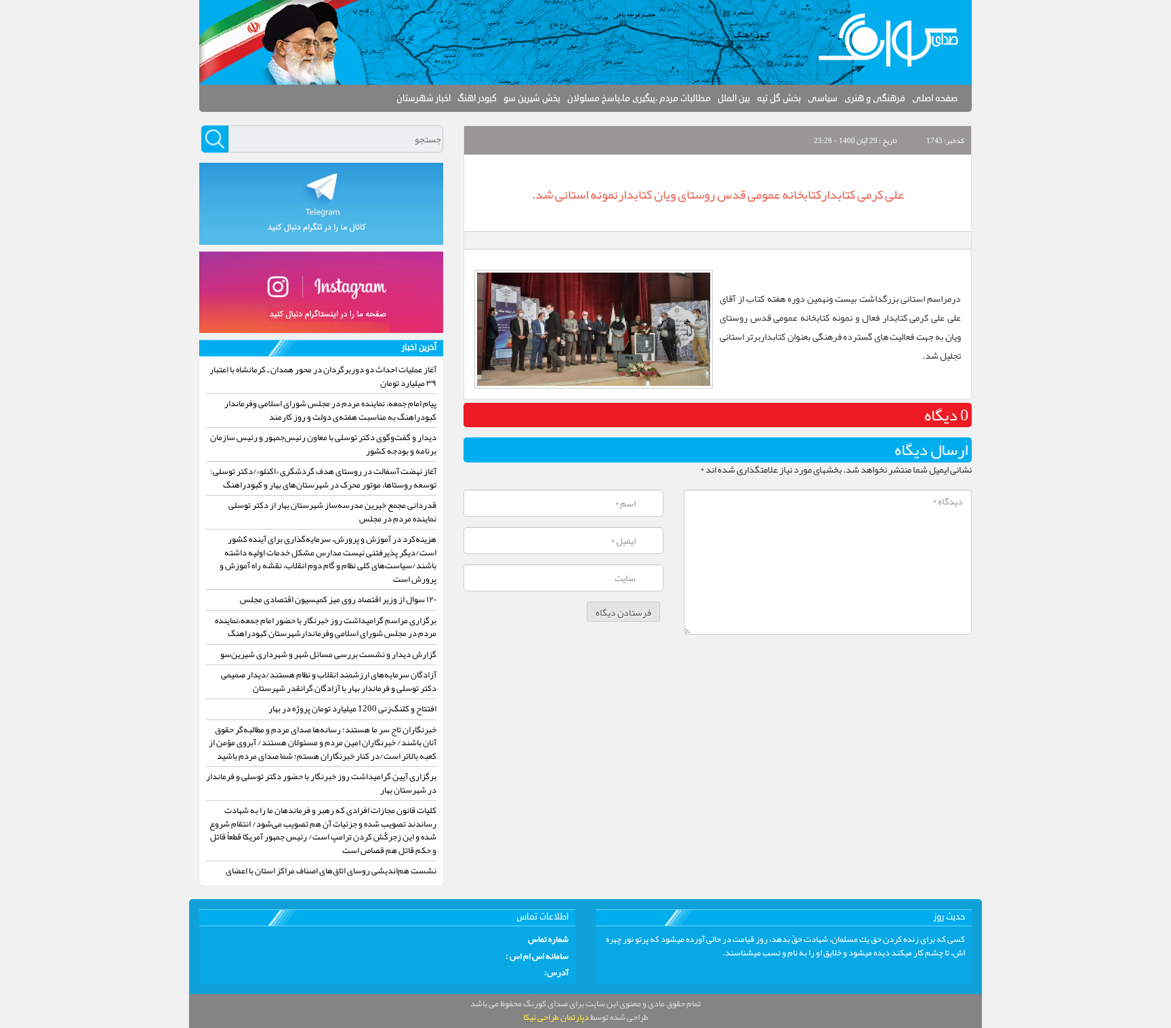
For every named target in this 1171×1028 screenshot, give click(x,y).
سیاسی (823, 98)
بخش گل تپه (779, 98)
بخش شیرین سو (532, 98)
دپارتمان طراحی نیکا (556, 1017)
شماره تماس (548, 940)
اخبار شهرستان (423, 98)
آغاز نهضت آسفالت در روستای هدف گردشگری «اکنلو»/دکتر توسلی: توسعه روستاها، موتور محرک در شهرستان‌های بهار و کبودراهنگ (323, 478)
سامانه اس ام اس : (537, 957)
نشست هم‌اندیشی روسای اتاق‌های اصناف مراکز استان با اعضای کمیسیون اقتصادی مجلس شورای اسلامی (331, 877)
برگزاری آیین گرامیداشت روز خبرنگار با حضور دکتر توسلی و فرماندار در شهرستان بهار (321, 783)
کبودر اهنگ (477, 98)
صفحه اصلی (935, 98)
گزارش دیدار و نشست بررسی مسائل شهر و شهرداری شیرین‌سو (328, 654)
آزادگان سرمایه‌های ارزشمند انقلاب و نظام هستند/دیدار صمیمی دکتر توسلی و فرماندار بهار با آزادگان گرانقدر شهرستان (328, 681)
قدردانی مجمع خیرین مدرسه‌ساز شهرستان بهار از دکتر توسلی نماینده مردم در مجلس (332, 512)
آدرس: (556, 973)
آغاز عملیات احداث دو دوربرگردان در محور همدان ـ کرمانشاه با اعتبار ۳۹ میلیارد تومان (322, 376)
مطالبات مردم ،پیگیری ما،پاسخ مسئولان (639, 98)
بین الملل (734, 98)
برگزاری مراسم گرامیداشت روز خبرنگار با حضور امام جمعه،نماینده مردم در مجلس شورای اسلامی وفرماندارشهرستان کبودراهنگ (325, 627)
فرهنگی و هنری (874, 98)
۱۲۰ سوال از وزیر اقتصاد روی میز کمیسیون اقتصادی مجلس (338, 599)
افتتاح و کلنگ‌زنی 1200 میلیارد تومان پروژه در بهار (352, 708)
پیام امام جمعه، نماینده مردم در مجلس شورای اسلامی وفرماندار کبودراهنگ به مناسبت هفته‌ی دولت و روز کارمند (330, 410)
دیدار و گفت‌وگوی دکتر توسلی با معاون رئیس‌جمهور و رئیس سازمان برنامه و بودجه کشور (323, 444)
